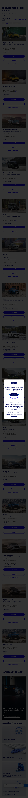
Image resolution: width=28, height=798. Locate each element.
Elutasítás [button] (13, 398)
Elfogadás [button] (13, 394)
